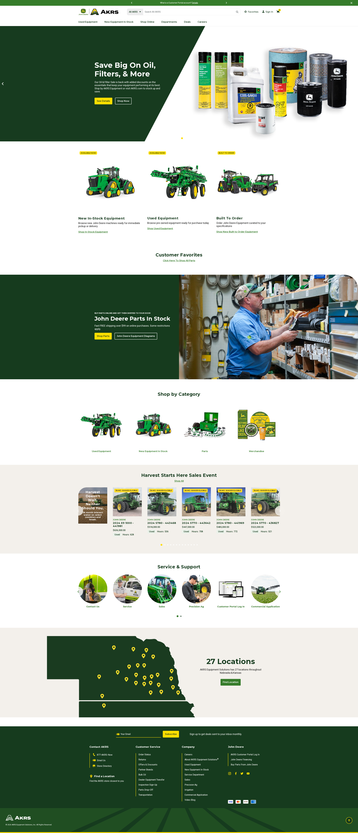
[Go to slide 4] (170, 544)
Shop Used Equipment (160, 228)
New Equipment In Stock (153, 451)
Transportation (145, 795)
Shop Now (123, 101)
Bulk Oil (142, 774)
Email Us (101, 760)
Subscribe (171, 734)
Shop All (179, 481)
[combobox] (184, 12)
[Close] (351, 3)
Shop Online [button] (147, 22)
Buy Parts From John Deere (244, 764)
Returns (142, 759)
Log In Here (210, 3)
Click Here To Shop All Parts (179, 260)
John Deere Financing (241, 759)
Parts (205, 451)
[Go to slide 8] (182, 544)
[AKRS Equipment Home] (98, 12)
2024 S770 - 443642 (196, 523)
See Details (103, 101)
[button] (267, 11)
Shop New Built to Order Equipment (237, 231)
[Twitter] (242, 773)
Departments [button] (169, 22)
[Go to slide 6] (176, 544)
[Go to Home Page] (120, 818)
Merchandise (256, 451)
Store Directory (104, 766)
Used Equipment (101, 451)
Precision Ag (191, 784)
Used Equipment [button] (87, 22)
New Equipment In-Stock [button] (118, 22)
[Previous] (131, 2)
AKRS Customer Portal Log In (245, 754)
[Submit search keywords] (237, 12)
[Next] (226, 2)
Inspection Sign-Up (147, 784)
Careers (188, 754)
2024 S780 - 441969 (230, 523)
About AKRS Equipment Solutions (202, 759)
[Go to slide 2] (178, 138)
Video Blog (190, 800)
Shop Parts (103, 336)
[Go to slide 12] (194, 544)
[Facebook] (235, 773)
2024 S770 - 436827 (265, 523)
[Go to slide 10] (188, 544)
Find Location (230, 682)
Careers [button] (202, 22)
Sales (187, 779)
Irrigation (189, 789)
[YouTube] (248, 773)
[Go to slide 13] (197, 544)
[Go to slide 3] (182, 138)
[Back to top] (349, 820)
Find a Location (104, 776)
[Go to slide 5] (173, 544)
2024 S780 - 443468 (161, 523)
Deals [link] (187, 22)
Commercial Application (196, 795)
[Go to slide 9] (185, 544)
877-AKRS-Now (104, 754)
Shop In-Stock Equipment (93, 232)
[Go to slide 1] (175, 138)
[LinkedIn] (229, 773)
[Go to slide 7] (179, 544)
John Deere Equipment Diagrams (136, 336)
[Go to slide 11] (191, 544)
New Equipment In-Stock (197, 769)
